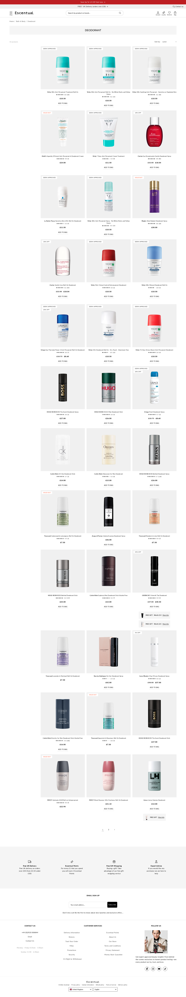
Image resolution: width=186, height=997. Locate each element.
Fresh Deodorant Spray (154, 412)
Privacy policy (75, 985)
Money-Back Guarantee (113, 955)
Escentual (66, 985)
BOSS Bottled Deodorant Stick (63, 595)
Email (30, 937)
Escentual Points (112, 933)
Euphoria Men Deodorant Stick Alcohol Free (108, 595)
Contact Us (30, 941)
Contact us (179, 6)
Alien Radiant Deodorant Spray (154, 221)
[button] (11, 12)
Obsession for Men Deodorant (108, 474)
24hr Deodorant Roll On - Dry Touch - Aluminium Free (108, 350)
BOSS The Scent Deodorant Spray (63, 412)
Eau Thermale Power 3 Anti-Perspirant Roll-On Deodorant (63, 350)
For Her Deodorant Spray (108, 676)
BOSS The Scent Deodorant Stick (154, 738)
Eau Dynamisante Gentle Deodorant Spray (154, 156)
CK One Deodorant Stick (62, 474)
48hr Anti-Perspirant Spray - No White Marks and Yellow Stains (109, 222)
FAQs (72, 946)
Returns (72, 937)
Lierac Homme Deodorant (154, 800)
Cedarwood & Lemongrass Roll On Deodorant (62, 536)
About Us (112, 937)
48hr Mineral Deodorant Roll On (154, 285)
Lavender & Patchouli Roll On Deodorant (63, 676)
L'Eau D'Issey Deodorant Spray (154, 676)
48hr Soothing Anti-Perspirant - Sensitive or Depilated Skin (154, 92)
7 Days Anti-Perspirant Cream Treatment (109, 156)
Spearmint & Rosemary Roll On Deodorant (108, 738)
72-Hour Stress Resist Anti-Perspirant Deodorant (154, 350)
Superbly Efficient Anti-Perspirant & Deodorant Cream (63, 156)
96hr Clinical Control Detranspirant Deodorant (108, 285)
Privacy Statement (112, 950)
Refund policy (100, 985)
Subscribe (112, 905)
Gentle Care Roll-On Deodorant (63, 285)
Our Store (112, 941)
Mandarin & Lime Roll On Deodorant (154, 536)
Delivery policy (122, 985)
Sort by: (157, 42)
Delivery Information (72, 933)
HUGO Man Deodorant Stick (108, 412)
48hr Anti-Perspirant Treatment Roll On (62, 92)
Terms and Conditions (112, 946)
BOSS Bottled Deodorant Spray (154, 474)
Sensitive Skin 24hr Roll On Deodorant (62, 221)
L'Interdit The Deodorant (154, 595)
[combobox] (94, 13)
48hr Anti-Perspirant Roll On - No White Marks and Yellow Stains (108, 93)
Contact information (88, 985)
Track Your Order (71, 941)
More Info (166, 615)
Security (72, 955)
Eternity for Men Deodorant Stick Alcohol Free (63, 738)
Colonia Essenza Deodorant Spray (108, 536)
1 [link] (102, 830)
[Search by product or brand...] (120, 13)
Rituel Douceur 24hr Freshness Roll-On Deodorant (108, 800)
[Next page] (114, 829)
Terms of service (111, 985)
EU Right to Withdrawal (72, 959)
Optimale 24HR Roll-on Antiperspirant (62, 800)
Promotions (71, 950)
